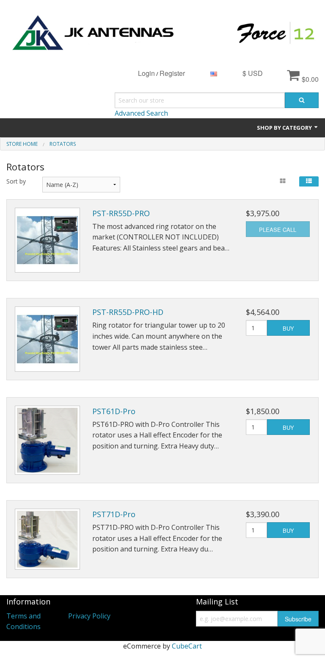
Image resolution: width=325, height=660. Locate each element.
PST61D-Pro (113, 411)
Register (172, 73)
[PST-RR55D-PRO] (47, 240)
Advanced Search (141, 113)
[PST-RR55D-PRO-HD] (47, 339)
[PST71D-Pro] (47, 539)
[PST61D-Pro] (47, 440)
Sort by (16, 181)
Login (146, 73)
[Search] (302, 100)
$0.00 (309, 79)
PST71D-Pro (113, 514)
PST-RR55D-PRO (121, 213)
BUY (288, 328)
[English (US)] (213, 73)
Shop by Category (285, 127)
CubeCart (187, 646)
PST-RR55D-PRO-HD (127, 312)
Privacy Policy (89, 616)
